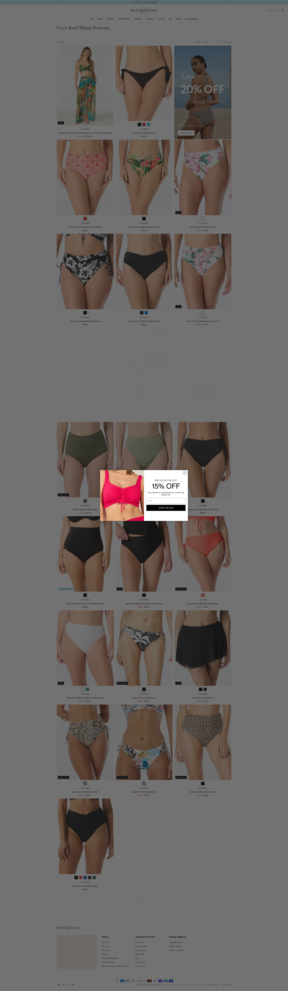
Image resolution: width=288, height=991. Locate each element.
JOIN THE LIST (166, 507)
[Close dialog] (185, 473)
